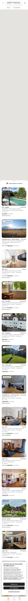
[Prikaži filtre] (24, 3)
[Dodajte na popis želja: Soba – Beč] (24, 441)
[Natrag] (3, 3)
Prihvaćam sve (14, 584)
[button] (4, 213)
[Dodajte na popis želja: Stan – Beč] (24, 251)
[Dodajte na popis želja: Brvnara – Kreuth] (24, 501)
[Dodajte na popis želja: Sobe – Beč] (24, 533)
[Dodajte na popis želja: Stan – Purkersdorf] (24, 347)
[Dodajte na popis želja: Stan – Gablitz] (24, 189)
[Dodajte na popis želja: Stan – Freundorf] (24, 283)
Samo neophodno (14, 588)
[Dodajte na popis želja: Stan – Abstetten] (24, 315)
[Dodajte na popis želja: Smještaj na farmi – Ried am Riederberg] (24, 221)
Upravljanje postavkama (14, 591)
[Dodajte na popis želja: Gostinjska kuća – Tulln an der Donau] (24, 377)
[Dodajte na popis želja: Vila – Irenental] (24, 471)
